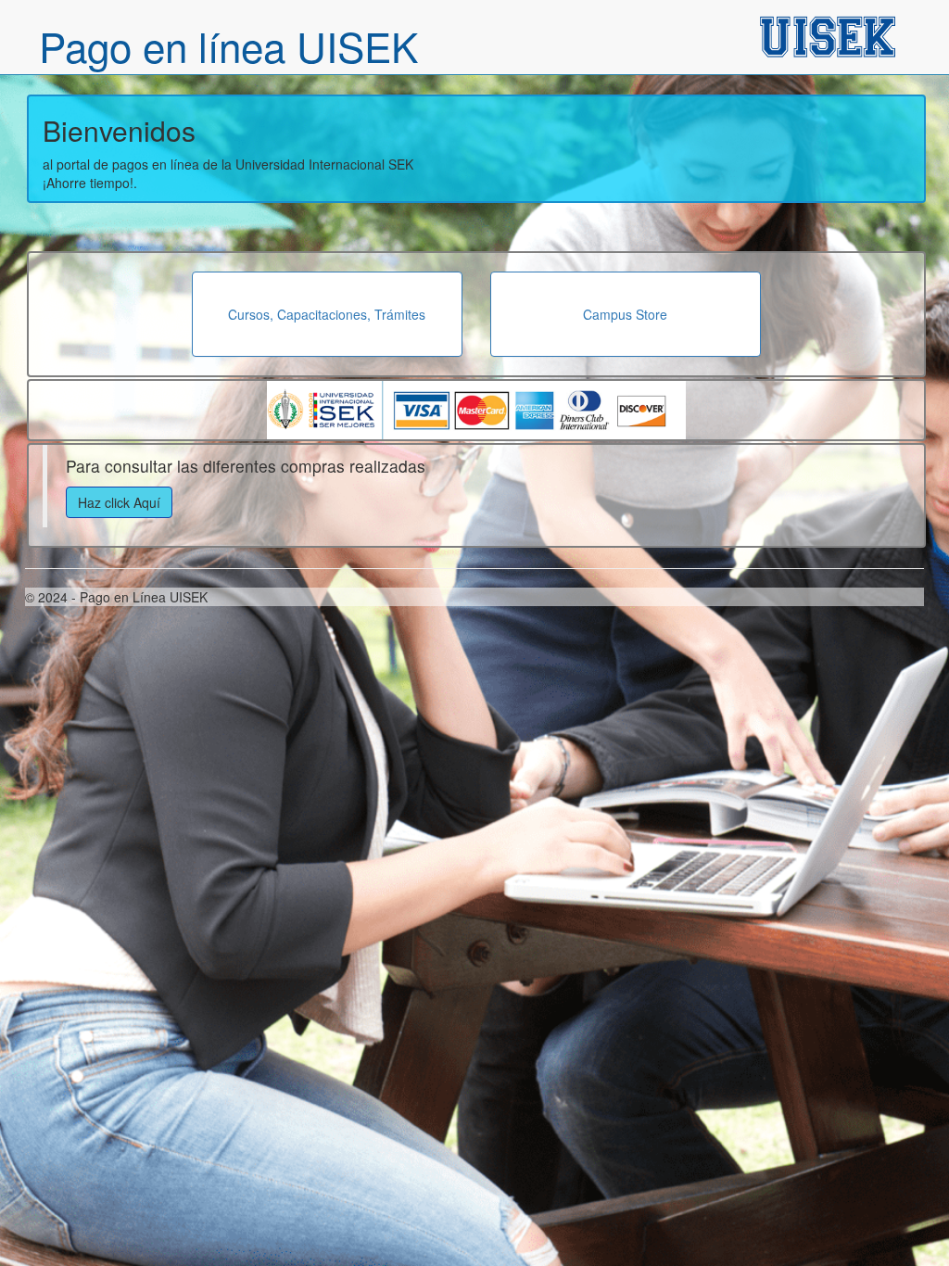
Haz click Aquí (119, 502)
